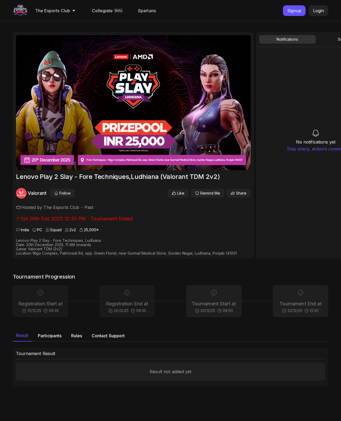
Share (241, 193)
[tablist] (170, 336)
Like (180, 193)
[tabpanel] (170, 367)
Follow (65, 193)
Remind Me (210, 193)
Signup (294, 10)
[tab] (22, 336)
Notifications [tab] (287, 39)
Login (318, 10)
